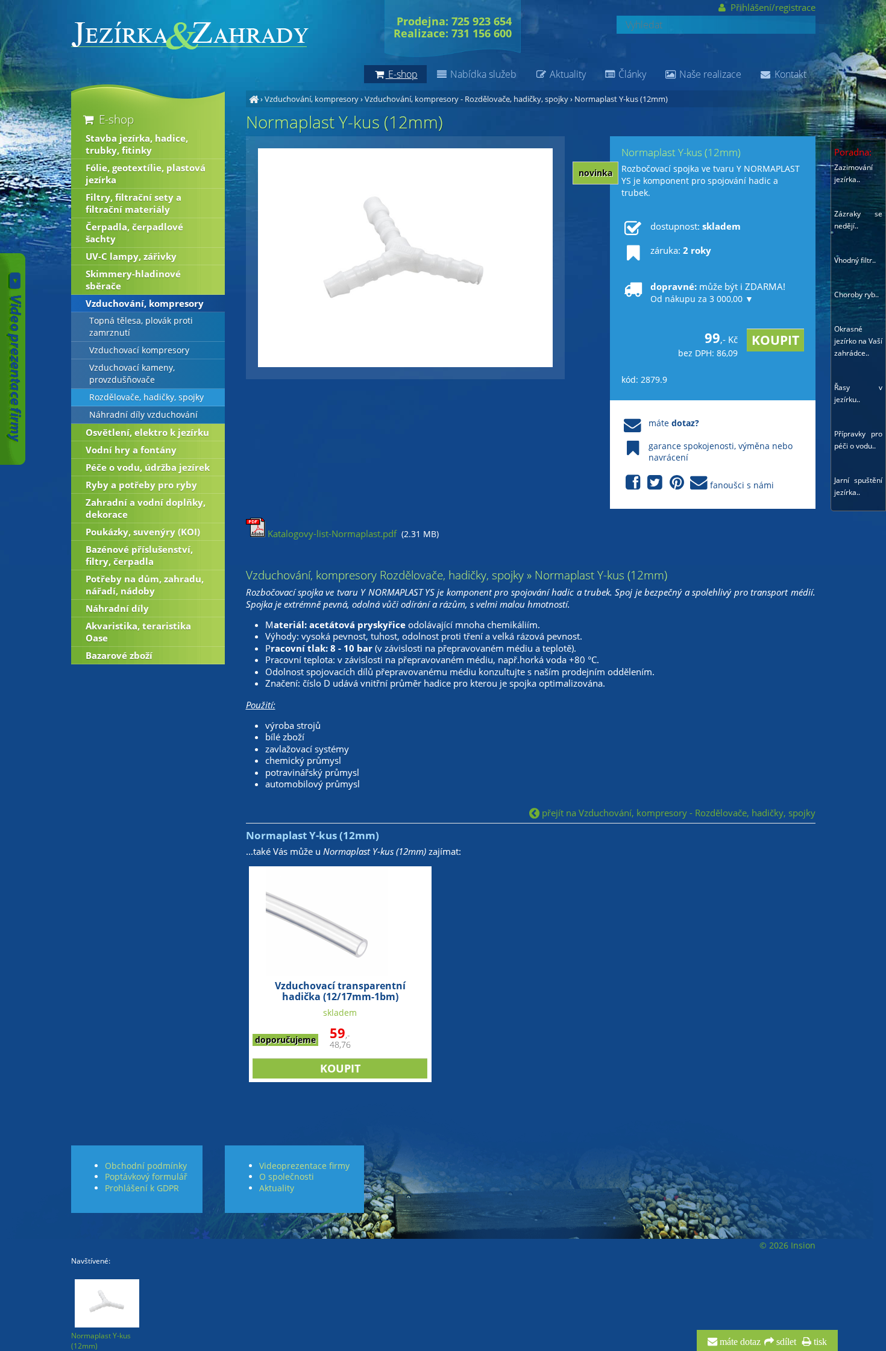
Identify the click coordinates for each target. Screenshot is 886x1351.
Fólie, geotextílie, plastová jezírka (146, 174)
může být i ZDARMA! (717, 292)
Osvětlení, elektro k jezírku (147, 432)
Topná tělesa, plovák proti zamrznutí (141, 326)
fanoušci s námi (742, 485)
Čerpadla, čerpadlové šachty (134, 233)
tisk (819, 1342)
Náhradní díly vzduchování (143, 414)
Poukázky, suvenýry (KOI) (143, 532)
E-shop (115, 119)
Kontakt (789, 74)
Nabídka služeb (482, 74)
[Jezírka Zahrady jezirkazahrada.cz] (254, 98)
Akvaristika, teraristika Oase (138, 632)
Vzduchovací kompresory (139, 350)
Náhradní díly (117, 608)
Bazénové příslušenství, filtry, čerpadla (139, 555)
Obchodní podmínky (146, 1165)
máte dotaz (739, 1342)
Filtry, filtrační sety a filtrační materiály (133, 203)
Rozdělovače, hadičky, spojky (146, 397)
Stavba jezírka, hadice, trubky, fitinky (137, 144)
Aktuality (566, 74)
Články (631, 74)
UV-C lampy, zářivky (131, 256)
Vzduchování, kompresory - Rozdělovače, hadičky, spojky (466, 98)
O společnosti (286, 1176)
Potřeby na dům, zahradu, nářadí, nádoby (145, 585)
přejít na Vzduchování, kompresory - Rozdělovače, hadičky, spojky (677, 813)
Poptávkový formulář (146, 1176)
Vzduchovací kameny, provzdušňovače (132, 373)
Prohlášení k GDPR (142, 1188)
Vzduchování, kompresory (312, 98)
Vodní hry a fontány (131, 450)
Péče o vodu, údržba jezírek (148, 467)
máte (674, 423)
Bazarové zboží (119, 655)
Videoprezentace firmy (304, 1165)
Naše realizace (709, 74)
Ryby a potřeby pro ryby (141, 485)
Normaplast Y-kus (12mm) (621, 98)
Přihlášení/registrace (771, 7)
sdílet (785, 1342)
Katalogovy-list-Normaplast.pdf (331, 533)
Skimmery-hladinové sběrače (133, 280)
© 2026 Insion (787, 1245)
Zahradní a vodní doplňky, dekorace (146, 508)
